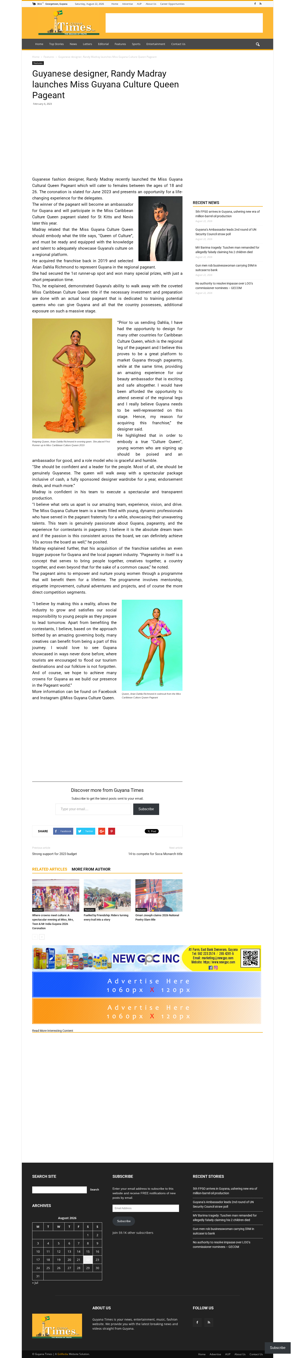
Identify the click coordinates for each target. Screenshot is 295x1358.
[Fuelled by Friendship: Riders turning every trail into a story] (107, 895)
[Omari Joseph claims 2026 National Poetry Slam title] (158, 895)
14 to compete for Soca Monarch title (155, 854)
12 (58, 1251)
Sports (136, 44)
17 (38, 1260)
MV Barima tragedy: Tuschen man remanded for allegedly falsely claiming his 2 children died (227, 250)
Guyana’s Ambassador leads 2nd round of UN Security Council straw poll (225, 232)
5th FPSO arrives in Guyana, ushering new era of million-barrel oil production (227, 214)
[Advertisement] (184, 23)
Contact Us (178, 44)
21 (78, 1260)
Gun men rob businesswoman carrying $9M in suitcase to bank (226, 268)
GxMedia (62, 1354)
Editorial (103, 44)
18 (48, 1260)
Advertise (127, 3)
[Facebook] (255, 4)
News (73, 44)
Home (114, 3)
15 (88, 1251)
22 (88, 1260)
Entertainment (155, 44)
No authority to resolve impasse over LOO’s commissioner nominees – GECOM (224, 286)
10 (38, 1251)
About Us (151, 3)
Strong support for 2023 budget (54, 854)
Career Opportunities (172, 3)
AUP (139, 3)
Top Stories (56, 44)
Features (120, 44)
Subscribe (146, 809)
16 (97, 1251)
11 (48, 1251)
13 (69, 1251)
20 (69, 1260)
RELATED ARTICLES (49, 869)
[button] (257, 44)
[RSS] (260, 4)
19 (58, 1260)
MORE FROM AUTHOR (91, 869)
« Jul (35, 1283)
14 (78, 1251)
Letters (87, 44)
